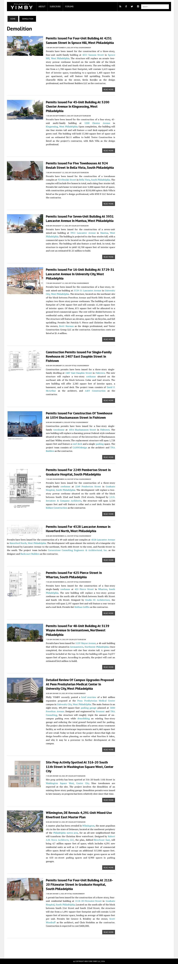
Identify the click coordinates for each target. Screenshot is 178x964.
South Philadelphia (100, 179)
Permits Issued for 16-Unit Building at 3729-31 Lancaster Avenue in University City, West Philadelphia (80, 273)
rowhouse (91, 376)
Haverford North (18, 543)
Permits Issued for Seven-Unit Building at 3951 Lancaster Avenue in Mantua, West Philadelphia (80, 218)
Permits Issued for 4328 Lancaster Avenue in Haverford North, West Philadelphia (78, 528)
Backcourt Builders (29, 553)
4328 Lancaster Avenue (103, 539)
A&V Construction (95, 390)
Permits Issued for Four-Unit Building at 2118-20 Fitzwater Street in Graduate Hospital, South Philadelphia (79, 884)
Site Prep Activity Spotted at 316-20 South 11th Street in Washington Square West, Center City (79, 766)
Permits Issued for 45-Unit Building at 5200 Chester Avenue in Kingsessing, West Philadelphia (77, 106)
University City (64, 704)
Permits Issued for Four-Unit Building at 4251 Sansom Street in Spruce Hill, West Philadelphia (80, 40)
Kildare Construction (56, 507)
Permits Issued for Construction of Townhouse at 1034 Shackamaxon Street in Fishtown (79, 415)
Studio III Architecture (97, 599)
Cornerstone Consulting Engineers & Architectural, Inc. (77, 550)
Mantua (104, 232)
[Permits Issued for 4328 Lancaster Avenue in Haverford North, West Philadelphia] (25, 534)
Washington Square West (60, 783)
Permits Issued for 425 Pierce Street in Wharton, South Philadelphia (74, 575)
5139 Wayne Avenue (85, 643)
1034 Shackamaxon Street (82, 429)
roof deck (77, 443)
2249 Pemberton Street (88, 486)
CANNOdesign (80, 447)
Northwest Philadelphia (96, 646)
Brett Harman (66, 326)
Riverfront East (102, 839)
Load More (61, 946)
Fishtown (100, 372)
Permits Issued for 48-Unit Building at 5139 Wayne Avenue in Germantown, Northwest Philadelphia (77, 630)
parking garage (88, 707)
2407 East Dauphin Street (78, 372)
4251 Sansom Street (93, 54)
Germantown (76, 646)
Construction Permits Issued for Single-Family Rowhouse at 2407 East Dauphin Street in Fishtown (78, 356)
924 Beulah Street (67, 179)
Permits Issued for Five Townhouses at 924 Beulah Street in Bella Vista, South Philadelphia (80, 165)
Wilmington (88, 825)
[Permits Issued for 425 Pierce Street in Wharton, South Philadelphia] (25, 595)
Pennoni (100, 711)
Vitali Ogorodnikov (82, 47)
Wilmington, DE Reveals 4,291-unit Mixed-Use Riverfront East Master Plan (79, 814)
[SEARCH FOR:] (155, 6)
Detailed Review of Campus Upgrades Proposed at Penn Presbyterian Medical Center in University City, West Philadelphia (80, 684)
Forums (69, 6)
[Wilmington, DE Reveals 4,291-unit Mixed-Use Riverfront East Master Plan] (25, 830)
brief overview (88, 697)
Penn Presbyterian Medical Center (96, 700)
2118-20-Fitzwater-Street (88, 900)
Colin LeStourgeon (82, 116)
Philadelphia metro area (65, 832)
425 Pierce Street (84, 589)
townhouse (58, 429)
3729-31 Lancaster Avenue (87, 290)
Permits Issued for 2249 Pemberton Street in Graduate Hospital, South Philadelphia (78, 472)
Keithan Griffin (82, 607)
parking (100, 443)
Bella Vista (84, 179)
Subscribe (55, 6)
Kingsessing (52, 126)
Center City (82, 783)
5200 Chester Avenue (97, 123)
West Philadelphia (60, 58)
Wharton (102, 589)
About (42, 6)
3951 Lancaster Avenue (83, 232)
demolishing (83, 718)
